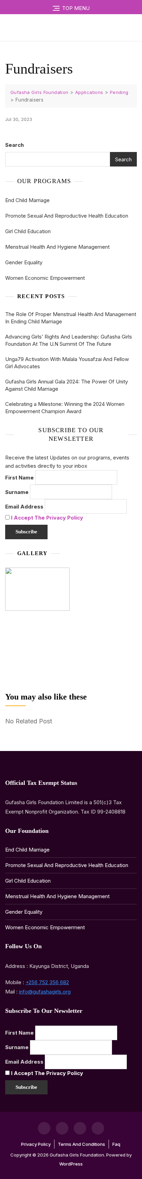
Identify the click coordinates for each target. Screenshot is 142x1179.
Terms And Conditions (81, 1144)
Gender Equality (23, 262)
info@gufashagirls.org (45, 991)
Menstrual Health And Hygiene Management (57, 247)
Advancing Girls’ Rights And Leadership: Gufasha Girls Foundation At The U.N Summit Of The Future (68, 340)
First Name (19, 477)
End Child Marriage (27, 200)
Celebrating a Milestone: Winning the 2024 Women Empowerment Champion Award (64, 408)
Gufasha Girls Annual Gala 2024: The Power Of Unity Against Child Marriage (66, 385)
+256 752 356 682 (47, 982)
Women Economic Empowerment (45, 278)
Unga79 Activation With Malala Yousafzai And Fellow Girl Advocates (67, 363)
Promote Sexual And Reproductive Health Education (66, 215)
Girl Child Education (28, 231)
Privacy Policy (36, 1144)
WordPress (71, 1164)
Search (14, 145)
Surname (17, 492)
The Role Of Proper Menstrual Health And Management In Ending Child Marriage (70, 318)
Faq (116, 1144)
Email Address (24, 506)
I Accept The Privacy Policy (47, 517)
